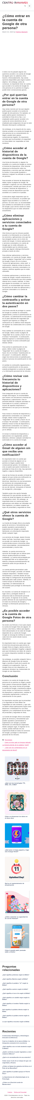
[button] (25, 6)
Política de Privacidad (20, 1092)
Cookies (10, 1092)
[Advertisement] (17, 53)
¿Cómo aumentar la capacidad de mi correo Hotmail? (16, 917)
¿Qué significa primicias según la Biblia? (15, 975)
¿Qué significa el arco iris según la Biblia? (16, 993)
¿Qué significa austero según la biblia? (15, 989)
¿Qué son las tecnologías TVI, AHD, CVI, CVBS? (15, 783)
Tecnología (8, 740)
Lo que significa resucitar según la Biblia (15, 1021)
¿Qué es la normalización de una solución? (16, 1057)
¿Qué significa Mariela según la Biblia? (15, 979)
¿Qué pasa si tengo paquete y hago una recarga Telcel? (17, 850)
